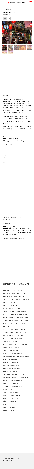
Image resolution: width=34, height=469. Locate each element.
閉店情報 (13, 458)
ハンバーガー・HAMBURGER (10, 305)
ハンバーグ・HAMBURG (9, 302)
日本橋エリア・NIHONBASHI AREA (12, 404)
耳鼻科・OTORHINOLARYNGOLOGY (12, 368)
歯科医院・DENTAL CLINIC (10, 359)
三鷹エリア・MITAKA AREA (19, 377)
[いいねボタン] (5, 18)
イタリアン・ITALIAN (8, 311)
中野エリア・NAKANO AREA (10, 392)
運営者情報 (19, 458)
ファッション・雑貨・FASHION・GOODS (14, 329)
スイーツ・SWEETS (21, 323)
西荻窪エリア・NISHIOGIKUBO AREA (12, 380)
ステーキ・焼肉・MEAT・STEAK (11, 308)
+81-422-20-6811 (7, 149)
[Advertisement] (17, 74)
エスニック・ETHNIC (8, 299)
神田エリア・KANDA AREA (10, 407)
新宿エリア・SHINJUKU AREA (10, 395)
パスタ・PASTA (24, 320)
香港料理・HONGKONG (9, 317)
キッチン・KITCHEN (19, 335)
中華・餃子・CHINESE (21, 299)
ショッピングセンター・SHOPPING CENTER (14, 332)
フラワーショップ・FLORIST (10, 350)
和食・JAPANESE (19, 296)
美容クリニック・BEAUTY (10, 362)
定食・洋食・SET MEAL (19, 293)
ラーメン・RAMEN (17, 290)
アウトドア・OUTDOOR (21, 344)
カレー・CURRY (7, 293)
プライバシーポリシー (8, 460)
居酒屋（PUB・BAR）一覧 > (8, 9)
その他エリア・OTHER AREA (10, 410)
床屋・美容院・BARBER (23, 356)
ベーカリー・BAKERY (8, 323)
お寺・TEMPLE (20, 374)
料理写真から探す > (10, 284)
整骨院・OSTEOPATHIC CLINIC (11, 365)
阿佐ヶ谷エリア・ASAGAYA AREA (11, 386)
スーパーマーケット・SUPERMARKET (13, 338)
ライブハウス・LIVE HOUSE (10, 347)
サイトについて (6, 458)
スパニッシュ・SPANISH (9, 314)
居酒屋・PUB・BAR (8, 296)
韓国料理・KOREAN (22, 314)
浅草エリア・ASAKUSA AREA (10, 398)
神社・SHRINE (6, 377)
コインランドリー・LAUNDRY (11, 371)
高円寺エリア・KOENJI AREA (10, 389)
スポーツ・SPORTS (8, 344)
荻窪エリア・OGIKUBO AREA (10, 383)
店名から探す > (25, 284)
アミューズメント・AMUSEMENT (11, 341)
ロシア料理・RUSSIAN (23, 317)
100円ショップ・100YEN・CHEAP (11, 353)
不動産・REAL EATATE (8, 374)
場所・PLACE (6, 326)
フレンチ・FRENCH (20, 311)
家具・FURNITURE (8, 335)
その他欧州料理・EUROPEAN (10, 320)
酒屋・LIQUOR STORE (9, 356)
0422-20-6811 (6, 147)
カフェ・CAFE (6, 290)
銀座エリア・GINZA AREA (9, 401)
